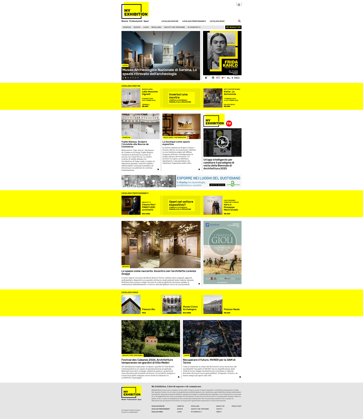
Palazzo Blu (148, 309)
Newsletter (235, 27)
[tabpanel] (160, 55)
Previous (124, 76)
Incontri (137, 27)
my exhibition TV (194, 27)
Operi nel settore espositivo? (181, 203)
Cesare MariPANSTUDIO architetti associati (148, 208)
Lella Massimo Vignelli (150, 93)
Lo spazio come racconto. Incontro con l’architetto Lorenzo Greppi (158, 272)
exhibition (127, 27)
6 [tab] (135, 77)
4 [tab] (130, 77)
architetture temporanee (174, 27)
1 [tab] (123, 77)
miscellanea (156, 27)
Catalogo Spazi (217, 21)
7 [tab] (137, 77)
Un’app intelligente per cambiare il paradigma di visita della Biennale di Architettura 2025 (218, 164)
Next (198, 76)
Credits (218, 412)
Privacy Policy (237, 406)
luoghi (146, 27)
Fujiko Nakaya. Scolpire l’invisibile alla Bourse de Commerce (135, 144)
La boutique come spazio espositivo (176, 143)
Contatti (219, 409)
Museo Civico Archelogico (190, 308)
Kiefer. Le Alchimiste (230, 93)
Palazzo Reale (232, 309)
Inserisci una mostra (178, 96)
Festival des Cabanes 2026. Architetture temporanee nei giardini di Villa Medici (147, 361)
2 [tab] (125, 77)
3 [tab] (128, 77)
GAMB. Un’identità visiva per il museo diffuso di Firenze (159, 72)
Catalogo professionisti (194, 21)
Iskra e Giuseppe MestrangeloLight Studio (231, 208)
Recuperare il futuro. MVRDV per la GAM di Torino (209, 361)
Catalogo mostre (169, 21)
